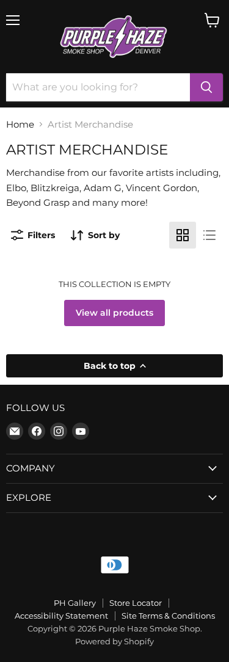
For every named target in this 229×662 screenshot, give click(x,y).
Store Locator (135, 603)
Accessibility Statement (61, 615)
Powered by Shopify (114, 641)
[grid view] (182, 235)
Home (20, 124)
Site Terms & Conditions (168, 615)
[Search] (206, 87)
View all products (114, 312)
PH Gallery (75, 603)
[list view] (209, 235)
